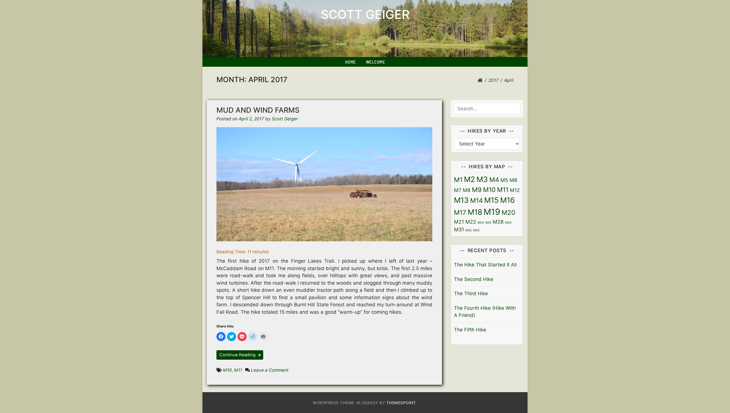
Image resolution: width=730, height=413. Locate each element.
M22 (470, 222)
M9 (477, 189)
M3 (482, 179)
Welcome (375, 61)
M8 (467, 190)
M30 (508, 222)
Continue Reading (238, 354)
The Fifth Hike (470, 330)
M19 (492, 212)
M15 (491, 200)
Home (350, 61)
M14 (476, 200)
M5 (504, 180)
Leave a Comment (270, 370)
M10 (227, 370)
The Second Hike (473, 279)
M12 (515, 190)
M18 (475, 212)
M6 (513, 180)
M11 (238, 370)
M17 (460, 212)
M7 (457, 190)
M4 (494, 179)
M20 (508, 212)
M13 (461, 200)
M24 (481, 222)
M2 (469, 179)
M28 (498, 222)
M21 (459, 222)
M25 (488, 222)
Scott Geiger (365, 14)
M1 (458, 179)
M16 (507, 200)
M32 (468, 230)
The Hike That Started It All (485, 265)
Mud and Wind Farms (257, 110)
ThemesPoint (401, 402)
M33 (476, 230)
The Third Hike (471, 293)
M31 (459, 229)
